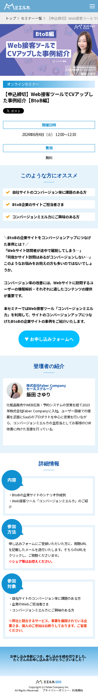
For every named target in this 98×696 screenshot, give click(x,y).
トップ (10, 18)
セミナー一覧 (31, 18)
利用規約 (77, 690)
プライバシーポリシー (56, 690)
